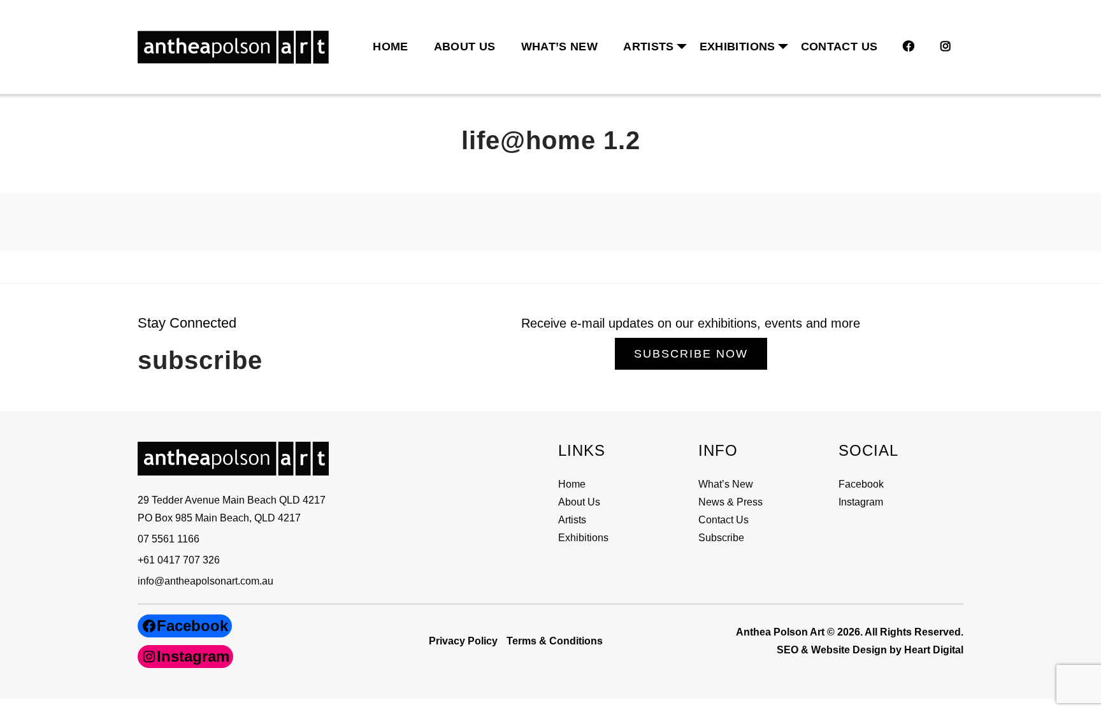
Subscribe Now (691, 353)
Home (390, 46)
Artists (572, 519)
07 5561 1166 (168, 539)
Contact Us (839, 46)
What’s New (559, 46)
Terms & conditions (555, 641)
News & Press (730, 502)
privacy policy (463, 641)
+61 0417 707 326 (179, 560)
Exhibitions (737, 46)
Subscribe (721, 537)
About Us (465, 46)
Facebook (861, 484)
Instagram (860, 502)
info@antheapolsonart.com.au (205, 581)
